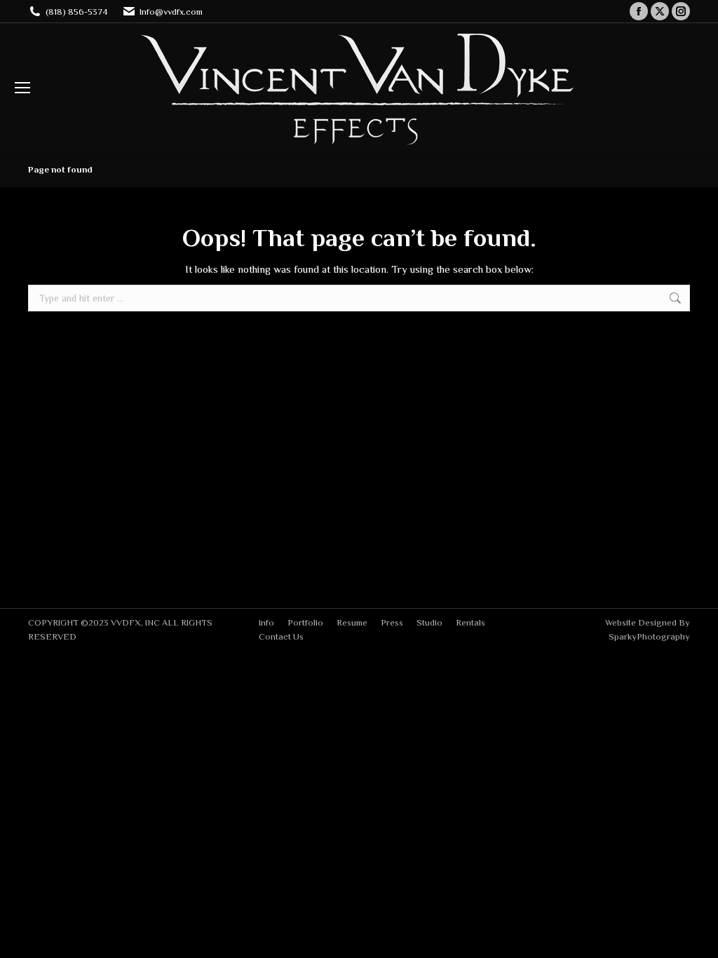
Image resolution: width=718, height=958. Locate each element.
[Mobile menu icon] (22, 87)
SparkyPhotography (649, 636)
